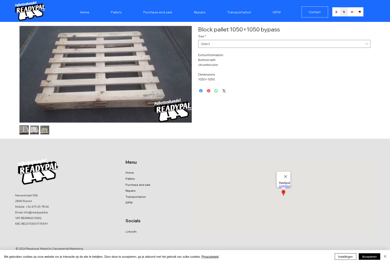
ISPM (129, 202)
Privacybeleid (210, 256)
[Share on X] (224, 90)
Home (130, 172)
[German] (359, 11)
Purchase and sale (138, 185)
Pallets (130, 179)
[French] (352, 11)
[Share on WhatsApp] (216, 90)
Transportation (136, 197)
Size (202, 36)
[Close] (385, 256)
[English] (344, 11)
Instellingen (345, 256)
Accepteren (369, 256)
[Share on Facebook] (200, 90)
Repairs (131, 190)
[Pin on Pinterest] (208, 90)
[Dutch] (336, 11)
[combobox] (284, 44)
